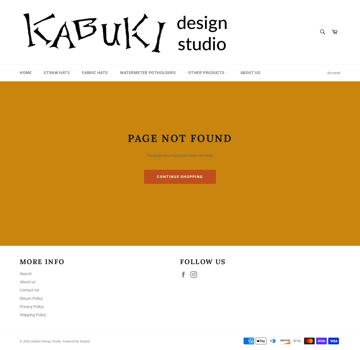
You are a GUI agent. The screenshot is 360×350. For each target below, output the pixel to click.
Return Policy (31, 298)
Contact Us (29, 290)
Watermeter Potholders (148, 72)
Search (26, 273)
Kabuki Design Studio (46, 341)
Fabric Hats (95, 72)
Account (333, 73)
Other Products (207, 72)
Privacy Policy (32, 306)
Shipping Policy (33, 315)
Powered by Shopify (76, 341)
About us (250, 72)
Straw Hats (57, 72)
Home (26, 72)
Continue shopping (180, 177)
